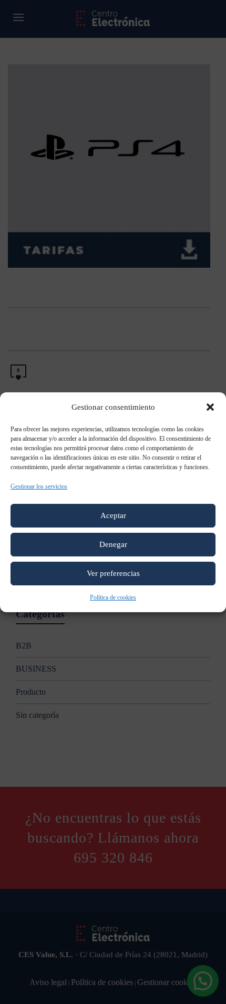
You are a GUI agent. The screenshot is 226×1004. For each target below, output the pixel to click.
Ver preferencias (113, 573)
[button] (210, 407)
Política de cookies (113, 597)
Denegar (113, 544)
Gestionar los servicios (39, 486)
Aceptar (113, 515)
